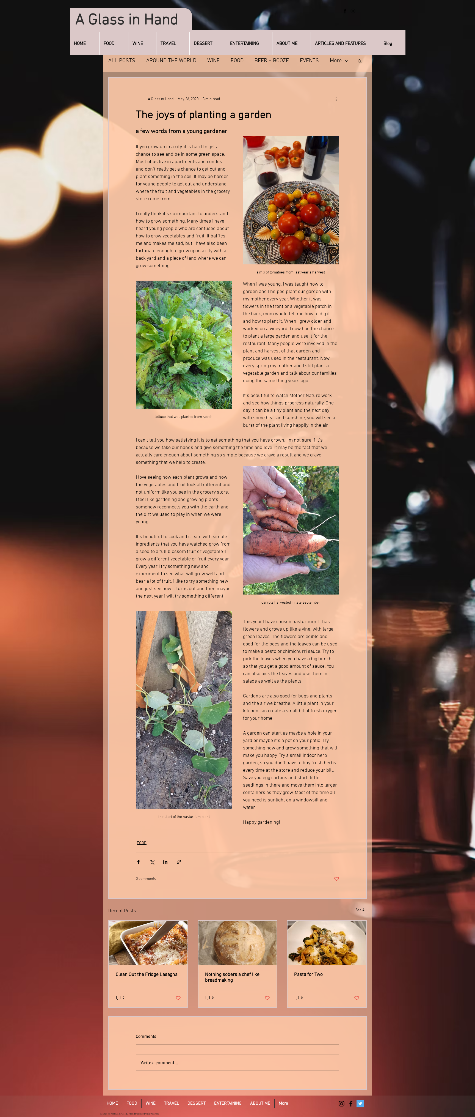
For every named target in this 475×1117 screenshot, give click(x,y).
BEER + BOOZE (272, 61)
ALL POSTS (121, 61)
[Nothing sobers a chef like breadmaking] (237, 943)
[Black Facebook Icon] (351, 1103)
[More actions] (336, 99)
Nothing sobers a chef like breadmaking (232, 977)
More (336, 61)
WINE (213, 61)
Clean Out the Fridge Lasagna (147, 975)
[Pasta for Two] (327, 943)
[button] (359, 61)
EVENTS (309, 61)
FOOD (237, 61)
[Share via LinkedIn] (165, 861)
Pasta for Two (308, 975)
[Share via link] (178, 861)
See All (361, 910)
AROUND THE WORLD (171, 61)
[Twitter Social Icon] (360, 1103)
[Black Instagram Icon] (341, 1103)
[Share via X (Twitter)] (151, 861)
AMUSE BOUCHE (119, 1113)
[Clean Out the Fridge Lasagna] (148, 943)
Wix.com (154, 1113)
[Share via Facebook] (138, 861)
